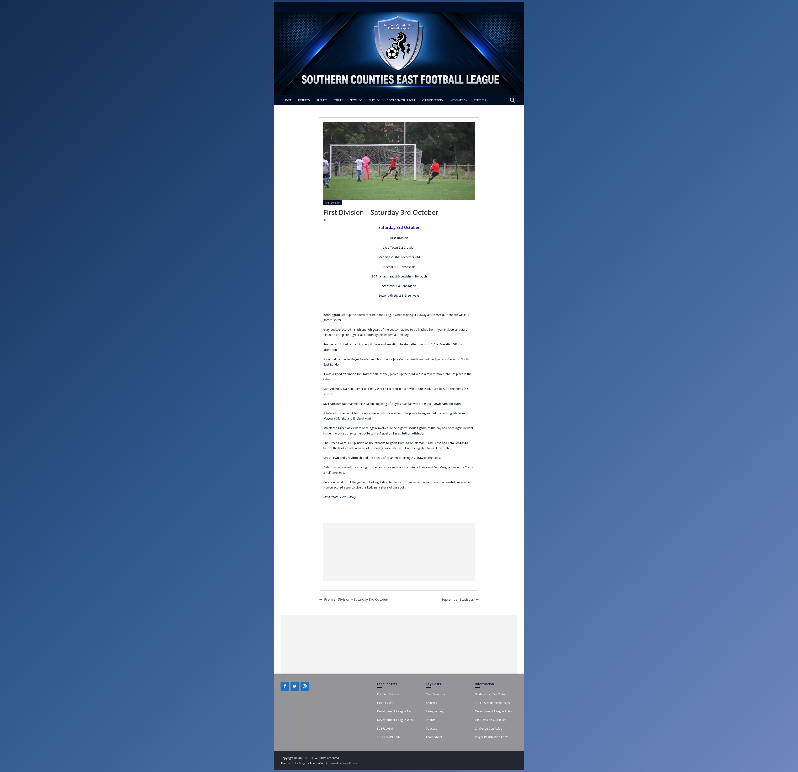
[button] (359, 100)
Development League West (395, 720)
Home (288, 100)
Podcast (431, 728)
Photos (431, 720)
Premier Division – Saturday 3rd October (356, 599)
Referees (480, 100)
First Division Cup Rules (490, 720)
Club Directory (432, 100)
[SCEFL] (399, 15)
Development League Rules (493, 711)
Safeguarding (434, 711)
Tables (338, 100)
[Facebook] (285, 686)
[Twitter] (295, 686)
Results (322, 100)
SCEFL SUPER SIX (388, 737)
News (353, 100)
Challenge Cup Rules (488, 728)
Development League (401, 100)
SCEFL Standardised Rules (492, 703)
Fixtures (304, 100)
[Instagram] (304, 686)
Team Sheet (434, 737)
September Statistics (457, 599)
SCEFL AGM (385, 728)
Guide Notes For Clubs (490, 694)
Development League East (395, 711)
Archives (431, 703)
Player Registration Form (491, 737)
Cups (372, 100)
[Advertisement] (399, 552)
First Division (333, 202)
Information (458, 100)
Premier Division (388, 694)
